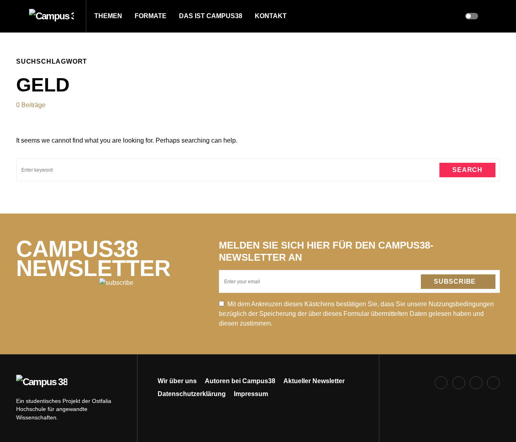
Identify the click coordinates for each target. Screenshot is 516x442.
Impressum (251, 393)
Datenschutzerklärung (192, 393)
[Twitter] (476, 383)
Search (467, 169)
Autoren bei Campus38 (240, 381)
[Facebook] (441, 383)
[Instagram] (458, 383)
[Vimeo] (493, 383)
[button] (18, 16)
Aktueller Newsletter (314, 381)
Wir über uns (177, 381)
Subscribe (455, 281)
